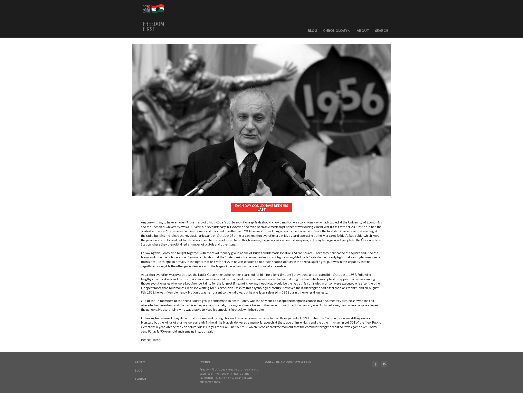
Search (381, 30)
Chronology (335, 30)
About (363, 30)
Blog (312, 30)
